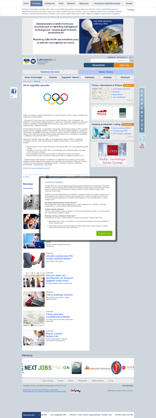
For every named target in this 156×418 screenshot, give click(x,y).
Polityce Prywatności (113, 13)
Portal (26, 3)
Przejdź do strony (104, 233)
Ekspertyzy (142, 110)
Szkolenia (71, 3)
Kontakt (129, 3)
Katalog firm (50, 3)
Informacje (36, 3)
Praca (61, 3)
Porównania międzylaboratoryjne (107, 3)
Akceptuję (130, 10)
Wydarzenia (83, 3)
